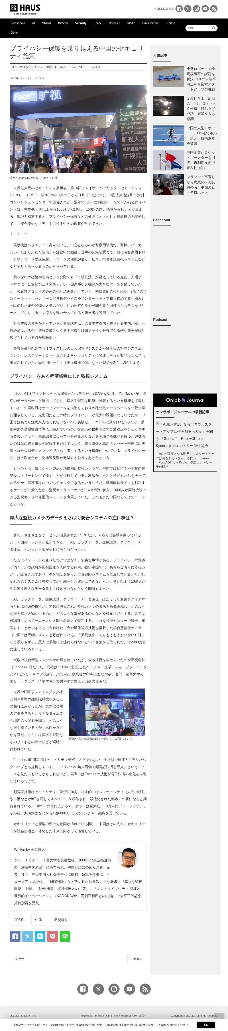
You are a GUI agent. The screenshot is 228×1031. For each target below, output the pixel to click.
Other (14, 32)
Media (131, 23)
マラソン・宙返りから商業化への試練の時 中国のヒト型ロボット (201, 184)
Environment (150, 23)
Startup (170, 23)
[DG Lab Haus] (25, 9)
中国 (38, 920)
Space (98, 23)
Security (80, 23)
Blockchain (18, 23)
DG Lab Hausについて (23, 1015)
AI (33, 23)
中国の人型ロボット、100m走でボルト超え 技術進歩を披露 (202, 136)
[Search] (213, 28)
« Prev (19, 959)
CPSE (19, 920)
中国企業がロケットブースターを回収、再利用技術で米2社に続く (201, 160)
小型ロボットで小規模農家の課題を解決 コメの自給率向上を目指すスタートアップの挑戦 (201, 79)
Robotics (114, 23)
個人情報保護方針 (126, 1015)
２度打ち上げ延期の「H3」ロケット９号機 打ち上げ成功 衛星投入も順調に (201, 108)
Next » (137, 959)
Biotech (63, 23)
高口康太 (38, 849)
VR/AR (46, 23)
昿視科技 (61, 920)
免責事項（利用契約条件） (97, 1015)
